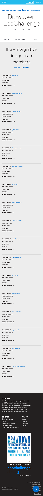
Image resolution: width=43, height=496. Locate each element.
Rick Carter (15, 75)
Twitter (24, 425)
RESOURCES (32, 39)
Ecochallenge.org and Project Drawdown (21, 10)
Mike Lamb (15, 275)
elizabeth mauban (17, 166)
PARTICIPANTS (19, 39)
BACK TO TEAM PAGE (21, 67)
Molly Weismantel (17, 93)
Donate (29, 2)
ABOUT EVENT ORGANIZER (19, 465)
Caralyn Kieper (16, 111)
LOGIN (38, 2)
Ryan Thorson (16, 239)
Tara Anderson (16, 311)
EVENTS (5, 2)
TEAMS (6, 39)
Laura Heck (15, 184)
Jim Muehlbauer (17, 148)
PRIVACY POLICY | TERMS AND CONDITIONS (34, 484)
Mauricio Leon (16, 348)
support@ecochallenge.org (10, 427)
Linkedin (24, 419)
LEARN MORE (24, 475)
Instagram (25, 421)
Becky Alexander (17, 221)
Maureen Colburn (17, 202)
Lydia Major (15, 129)
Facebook (25, 423)
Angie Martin (15, 330)
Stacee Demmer (17, 257)
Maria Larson (16, 293)
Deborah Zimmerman (18, 366)
